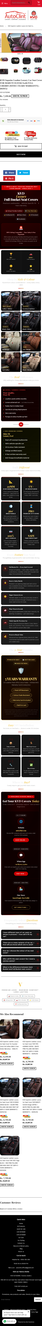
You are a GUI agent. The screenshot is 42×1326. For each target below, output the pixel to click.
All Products (21, 1226)
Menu (6, 3)
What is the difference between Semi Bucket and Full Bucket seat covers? (20, 968)
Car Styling (21, 1240)
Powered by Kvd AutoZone (26, 1322)
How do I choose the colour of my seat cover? (20, 952)
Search (6, 1310)
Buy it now (21, 154)
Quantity (2, 105)
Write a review (17, 1209)
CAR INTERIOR (21, 1232)
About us (21, 1251)
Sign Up (38, 1299)
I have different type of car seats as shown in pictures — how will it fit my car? (20, 934)
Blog (21, 1249)
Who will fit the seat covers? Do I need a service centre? (20, 960)
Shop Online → (21, 840)
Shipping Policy (31, 1310)
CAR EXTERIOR (21, 1235)
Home (2, 26)
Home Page (34, 1312)
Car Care (21, 1238)
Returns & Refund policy (21, 1246)
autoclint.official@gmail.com (25, 1268)
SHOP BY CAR (21, 1229)
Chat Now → (21, 873)
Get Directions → (21, 907)
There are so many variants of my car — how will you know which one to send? (20, 943)
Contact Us (21, 1243)
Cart (39, 5)
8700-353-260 (25, 1260)
